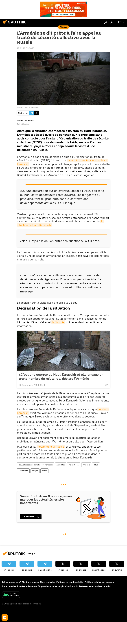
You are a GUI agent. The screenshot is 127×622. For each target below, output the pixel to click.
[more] (106, 385)
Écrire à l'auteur (23, 124)
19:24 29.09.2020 (25, 48)
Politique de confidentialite (69, 582)
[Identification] (106, 22)
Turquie (35, 470)
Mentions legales (30, 582)
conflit (44, 470)
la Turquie (58, 322)
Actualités (61, 465)
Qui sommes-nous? (11, 582)
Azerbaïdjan (23, 470)
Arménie (86, 465)
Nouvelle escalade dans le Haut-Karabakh (35, 465)
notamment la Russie (51, 446)
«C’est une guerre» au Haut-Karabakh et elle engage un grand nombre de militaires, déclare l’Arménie (61, 376)
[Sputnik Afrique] (15, 24)
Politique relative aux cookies (99, 582)
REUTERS (23, 107)
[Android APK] (11, 595)
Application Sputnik (68, 586)
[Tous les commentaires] (5, 617)
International (73, 465)
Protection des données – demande (19, 586)
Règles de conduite (47, 586)
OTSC (96, 465)
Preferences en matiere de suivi (95, 586)
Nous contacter (47, 582)
